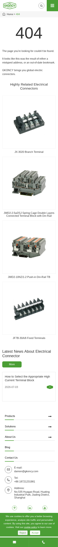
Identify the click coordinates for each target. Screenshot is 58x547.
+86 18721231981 (24, 481)
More (12, 364)
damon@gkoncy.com (26, 471)
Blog (7, 447)
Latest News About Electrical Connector (26, 353)
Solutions (10, 426)
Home (10, 14)
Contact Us (11, 457)
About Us (10, 437)
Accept (35, 532)
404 (18, 14)
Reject (22, 532)
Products (10, 416)
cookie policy (30, 527)
